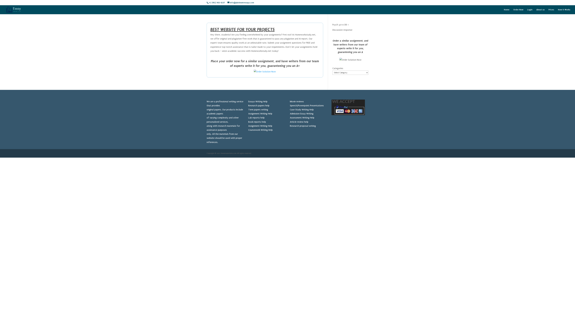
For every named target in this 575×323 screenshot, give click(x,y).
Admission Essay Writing (301, 113)
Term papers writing (258, 109)
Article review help (299, 122)
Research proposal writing (303, 126)
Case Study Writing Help (302, 109)
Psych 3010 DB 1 (340, 24)
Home (506, 10)
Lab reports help (256, 117)
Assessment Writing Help (302, 117)
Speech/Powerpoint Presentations (307, 105)
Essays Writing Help (257, 101)
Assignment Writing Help (260, 113)
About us (540, 10)
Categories (337, 68)
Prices (551, 10)
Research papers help (258, 105)
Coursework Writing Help (260, 130)
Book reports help (257, 122)
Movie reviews (297, 101)
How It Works (564, 10)
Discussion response (342, 30)
